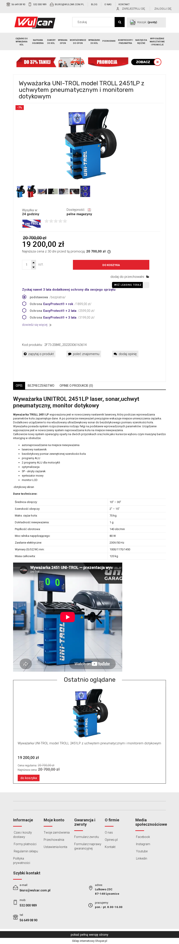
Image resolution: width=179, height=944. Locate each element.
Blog (94, 4)
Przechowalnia (54, 839)
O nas (108, 4)
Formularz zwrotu (86, 837)
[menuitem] (22, 42)
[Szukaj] (120, 22)
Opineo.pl (111, 839)
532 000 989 (39, 4)
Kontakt (124, 4)
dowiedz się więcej (34, 324)
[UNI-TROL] (31, 223)
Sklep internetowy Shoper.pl (89, 940)
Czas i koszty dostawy (22, 835)
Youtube (141, 851)
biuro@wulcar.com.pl (69, 4)
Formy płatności (24, 844)
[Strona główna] (35, 22)
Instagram (142, 844)
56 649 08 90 (18, 4)
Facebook (142, 837)
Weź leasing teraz (128, 284)
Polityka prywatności (21, 861)
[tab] (19, 386)
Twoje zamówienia (57, 832)
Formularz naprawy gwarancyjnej (87, 846)
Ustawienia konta (55, 847)
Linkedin (141, 858)
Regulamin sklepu (25, 851)
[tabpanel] (89, 534)
